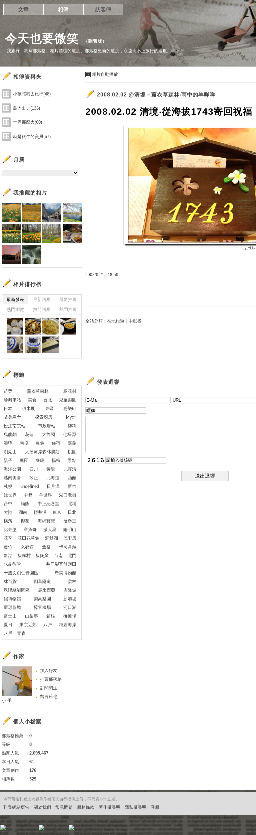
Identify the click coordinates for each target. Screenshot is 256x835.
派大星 (49, 529)
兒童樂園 (67, 399)
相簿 (63, 9)
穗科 (72, 425)
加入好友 (48, 670)
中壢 (28, 494)
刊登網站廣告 (16, 807)
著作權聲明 (109, 807)
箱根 (50, 616)
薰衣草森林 (38, 391)
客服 (155, 807)
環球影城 (12, 607)
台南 (58, 555)
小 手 (7, 700)
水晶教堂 (12, 564)
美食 (32, 399)
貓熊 (25, 503)
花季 (8, 538)
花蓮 (29, 434)
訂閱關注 (48, 687)
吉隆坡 (69, 590)
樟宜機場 (42, 607)
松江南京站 (14, 425)
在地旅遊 (115, 321)
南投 (24, 443)
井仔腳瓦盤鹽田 (61, 564)
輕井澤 (40, 512)
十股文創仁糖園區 (21, 572)
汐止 (33, 477)
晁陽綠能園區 (17, 590)
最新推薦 (68, 299)
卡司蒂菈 (67, 546)
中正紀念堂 (48, 503)
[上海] (15, 326)
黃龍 (50, 469)
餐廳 (40, 460)
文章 (23, 9)
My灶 (71, 417)
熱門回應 (41, 309)
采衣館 (27, 546)
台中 (8, 503)
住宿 (56, 443)
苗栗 (8, 391)
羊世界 (45, 494)
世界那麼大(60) (27, 122)
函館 (72, 477)
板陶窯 (42, 555)
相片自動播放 (105, 74)
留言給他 (48, 696)
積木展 (28, 408)
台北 (47, 399)
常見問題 (64, 807)
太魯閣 (48, 434)
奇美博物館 (65, 572)
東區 (49, 408)
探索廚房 (43, 417)
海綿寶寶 (46, 520)
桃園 (72, 451)
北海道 (52, 477)
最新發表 (15, 299)
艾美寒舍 (12, 417)
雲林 (72, 581)
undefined (29, 486)
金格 (46, 546)
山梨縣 (31, 616)
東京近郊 (28, 624)
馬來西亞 (46, 590)
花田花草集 (28, 538)
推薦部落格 (51, 679)
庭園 (24, 460)
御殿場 (69, 616)
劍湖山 (10, 451)
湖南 (23, 512)
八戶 (8, 633)
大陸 (8, 512)
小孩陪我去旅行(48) (32, 93)
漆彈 (8, 443)
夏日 (8, 624)
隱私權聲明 (135, 807)
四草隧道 (42, 581)
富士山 (10, 616)
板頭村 (24, 555)
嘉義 (72, 443)
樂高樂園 (42, 598)
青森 (21, 633)
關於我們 (42, 807)
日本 (8, 408)
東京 (57, 512)
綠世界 (10, 494)
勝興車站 (12, 399)
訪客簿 (103, 9)
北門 (72, 555)
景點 (72, 460)
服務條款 (85, 807)
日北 (72, 512)
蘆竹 (8, 546)
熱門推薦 (68, 309)
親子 (8, 460)
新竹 (72, 486)
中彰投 (135, 321)
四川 (33, 469)
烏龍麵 (10, 434)
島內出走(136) (26, 108)
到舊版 (95, 41)
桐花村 (69, 391)
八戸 (47, 624)
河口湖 (69, 607)
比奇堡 (10, 529)
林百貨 (10, 581)
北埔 (72, 503)
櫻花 (25, 520)
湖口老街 (67, 494)
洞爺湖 (51, 538)
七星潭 (69, 434)
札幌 (8, 486)
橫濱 (8, 520)
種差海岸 (67, 624)
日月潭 (53, 486)
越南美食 (12, 477)
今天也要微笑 (42, 38)
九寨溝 (69, 469)
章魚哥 (30, 529)
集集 (40, 443)
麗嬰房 (69, 538)
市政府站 (46, 425)
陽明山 (69, 529)
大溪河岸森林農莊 (42, 451)
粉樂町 (69, 408)
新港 (8, 555)
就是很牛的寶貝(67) (32, 136)
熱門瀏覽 (15, 309)
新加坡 (69, 598)
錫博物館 (12, 598)
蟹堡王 (69, 520)
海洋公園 (12, 469)
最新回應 (41, 299)
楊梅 (56, 460)
